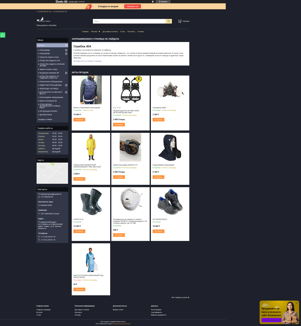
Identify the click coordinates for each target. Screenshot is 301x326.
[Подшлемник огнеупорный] (170, 147)
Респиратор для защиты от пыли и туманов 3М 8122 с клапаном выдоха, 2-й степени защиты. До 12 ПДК (130, 221)
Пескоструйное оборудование (51, 97)
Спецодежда (45, 50)
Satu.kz (123, 321)
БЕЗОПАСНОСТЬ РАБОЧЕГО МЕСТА (51, 93)
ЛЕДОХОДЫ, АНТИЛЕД (49, 89)
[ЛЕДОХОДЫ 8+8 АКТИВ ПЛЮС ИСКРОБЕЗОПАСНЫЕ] (130, 90)
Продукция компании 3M (49, 73)
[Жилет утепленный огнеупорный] (91, 90)
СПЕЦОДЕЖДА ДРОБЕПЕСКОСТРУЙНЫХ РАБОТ (50, 106)
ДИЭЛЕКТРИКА (46, 115)
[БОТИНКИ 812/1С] (170, 201)
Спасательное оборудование (51, 81)
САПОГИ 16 (78, 219)
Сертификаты (156, 312)
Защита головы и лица (48, 69)
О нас (122, 31)
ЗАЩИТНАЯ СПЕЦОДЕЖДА (51, 85)
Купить (80, 120)
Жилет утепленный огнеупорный (86, 108)
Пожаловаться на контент (121, 324)
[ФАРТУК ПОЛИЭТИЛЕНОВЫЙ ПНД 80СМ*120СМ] (91, 257)
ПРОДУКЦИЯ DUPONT (49, 111)
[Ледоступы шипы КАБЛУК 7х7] (130, 147)
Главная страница (43, 310)
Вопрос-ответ (118, 310)
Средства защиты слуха (49, 57)
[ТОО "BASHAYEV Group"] (63, 19)
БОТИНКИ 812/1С (160, 219)
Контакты (131, 31)
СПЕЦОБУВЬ (45, 53)
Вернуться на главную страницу (88, 61)
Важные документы (158, 315)
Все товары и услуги (179, 297)
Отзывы (140, 31)
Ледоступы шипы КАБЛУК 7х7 (125, 165)
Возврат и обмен (45, 119)
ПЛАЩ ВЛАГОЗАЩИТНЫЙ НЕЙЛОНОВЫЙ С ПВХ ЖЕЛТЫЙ (87, 166)
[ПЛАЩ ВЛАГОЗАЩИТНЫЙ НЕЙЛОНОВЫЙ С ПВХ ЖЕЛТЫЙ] (91, 147)
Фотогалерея (156, 310)
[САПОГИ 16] (91, 201)
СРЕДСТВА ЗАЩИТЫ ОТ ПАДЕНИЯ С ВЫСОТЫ (49, 77)
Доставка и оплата (110, 31)
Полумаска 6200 (159, 108)
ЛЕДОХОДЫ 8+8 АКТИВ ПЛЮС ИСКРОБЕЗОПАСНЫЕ (126, 112)
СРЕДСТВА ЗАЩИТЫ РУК (50, 61)
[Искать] (168, 21)
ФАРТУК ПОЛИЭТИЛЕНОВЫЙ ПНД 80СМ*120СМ (88, 276)
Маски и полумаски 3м (48, 101)
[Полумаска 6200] (170, 90)
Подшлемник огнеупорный (163, 165)
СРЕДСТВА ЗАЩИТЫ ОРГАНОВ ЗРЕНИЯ (52, 65)
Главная (85, 31)
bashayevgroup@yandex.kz (51, 194)
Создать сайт (73, 1)
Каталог (94, 31)
